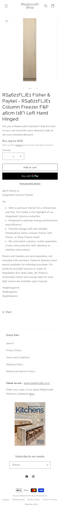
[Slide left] (23, 88)
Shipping (18, 145)
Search (10, 343)
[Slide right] (36, 88)
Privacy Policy (14, 350)
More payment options (30, 183)
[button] (6, 5)
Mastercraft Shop (28, 496)
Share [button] (8, 312)
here (31, 393)
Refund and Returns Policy (20, 371)
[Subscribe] (47, 465)
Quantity (6, 150)
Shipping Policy (14, 364)
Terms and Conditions (18, 357)
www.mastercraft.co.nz (37, 383)
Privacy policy (34, 500)
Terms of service (50, 500)
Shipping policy (31, 504)
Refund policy (18, 500)
